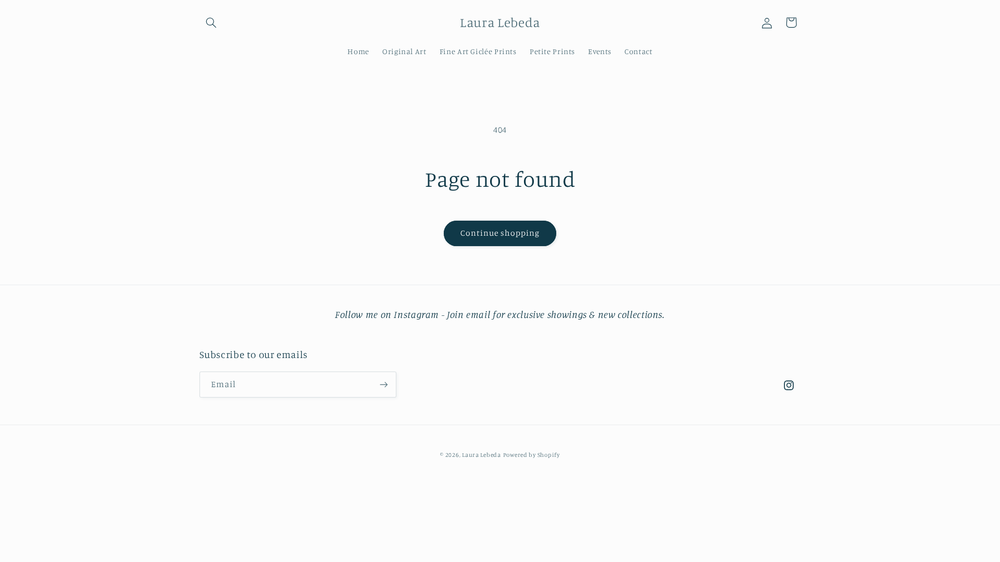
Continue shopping (500, 233)
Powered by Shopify (531, 454)
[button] (211, 22)
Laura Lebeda (481, 454)
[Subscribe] (383, 384)
